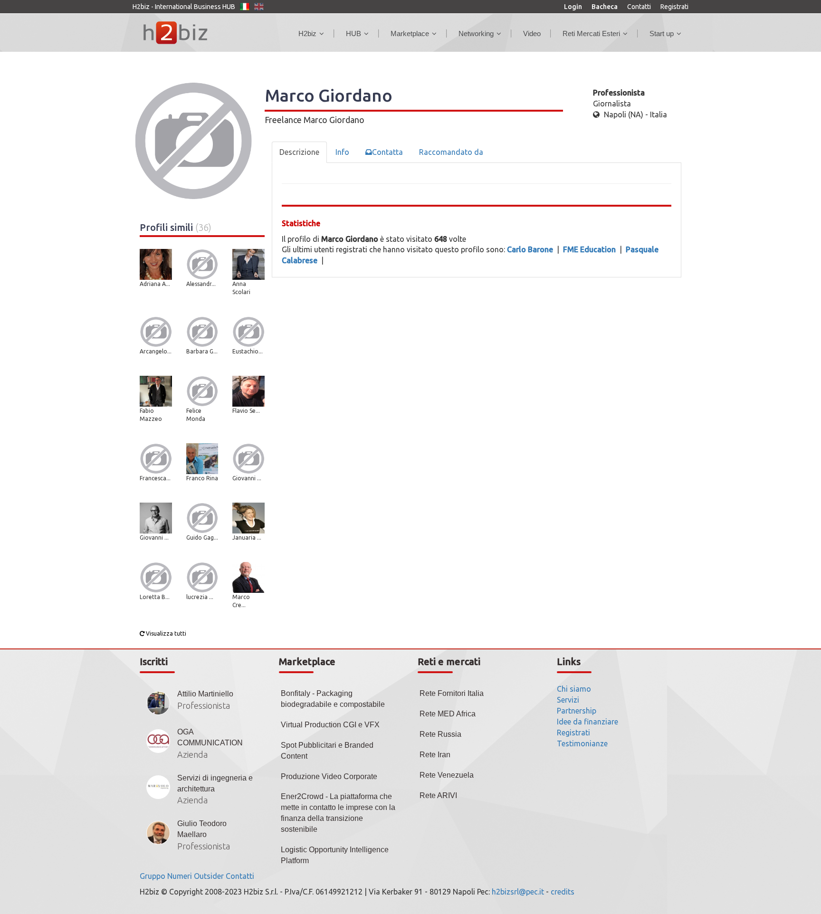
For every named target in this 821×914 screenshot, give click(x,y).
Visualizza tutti (165, 633)
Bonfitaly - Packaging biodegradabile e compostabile (333, 698)
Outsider (209, 876)
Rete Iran (435, 755)
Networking (476, 33)
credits (562, 891)
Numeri (179, 876)
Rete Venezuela (447, 775)
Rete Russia (440, 734)
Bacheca (605, 6)
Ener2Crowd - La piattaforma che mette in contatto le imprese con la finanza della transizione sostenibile (338, 812)
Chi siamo (574, 689)
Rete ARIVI (438, 795)
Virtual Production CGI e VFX (330, 725)
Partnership (576, 710)
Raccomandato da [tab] (451, 152)
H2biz (307, 33)
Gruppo (152, 876)
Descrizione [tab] (299, 152)
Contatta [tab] (387, 152)
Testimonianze (582, 743)
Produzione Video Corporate (329, 776)
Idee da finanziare (587, 721)
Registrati (674, 6)
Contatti (639, 6)
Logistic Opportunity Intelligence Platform (335, 855)
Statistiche (301, 223)
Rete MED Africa (448, 714)
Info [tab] (342, 152)
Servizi (568, 699)
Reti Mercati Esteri (591, 33)
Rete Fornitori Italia (452, 693)
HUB (353, 33)
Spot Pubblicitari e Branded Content (327, 750)
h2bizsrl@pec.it (518, 891)
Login (573, 6)
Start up (661, 33)
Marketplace (410, 33)
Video (532, 33)
